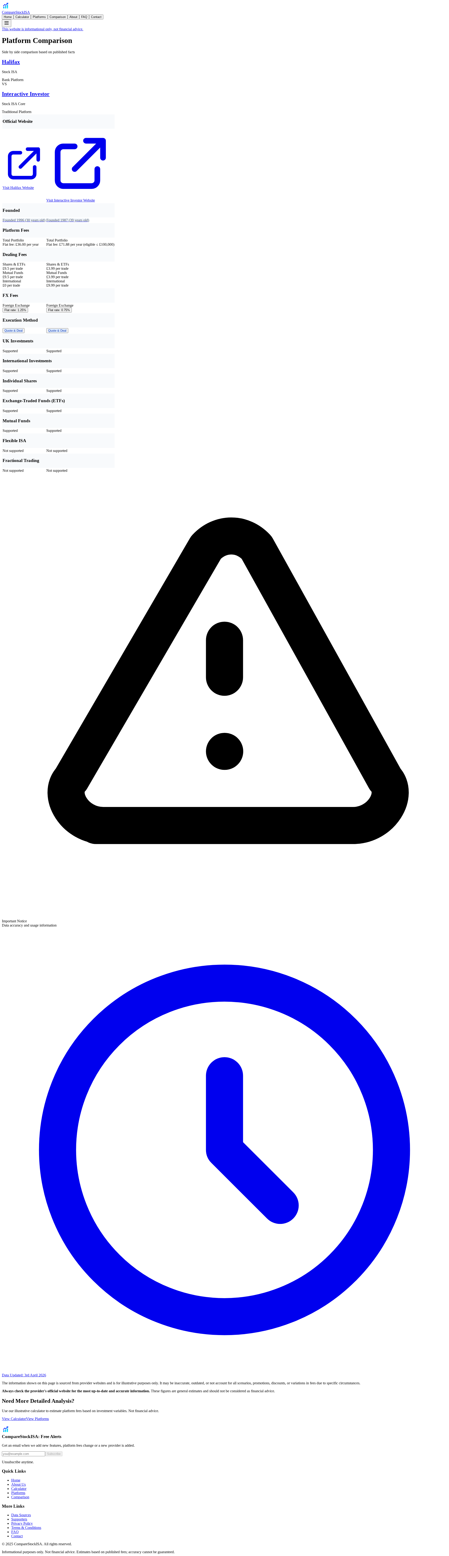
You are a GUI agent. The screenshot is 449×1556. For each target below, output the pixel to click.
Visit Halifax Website (18, 188)
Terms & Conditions (26, 1528)
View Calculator (14, 1419)
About (73, 17)
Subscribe (54, 1454)
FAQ (84, 17)
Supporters (19, 1519)
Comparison (58, 17)
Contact (96, 17)
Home (8, 17)
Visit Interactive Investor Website (70, 200)
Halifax (11, 62)
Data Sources (21, 1515)
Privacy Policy (22, 1523)
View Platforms (37, 1419)
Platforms (39, 17)
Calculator (22, 17)
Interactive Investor (26, 94)
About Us (18, 1484)
